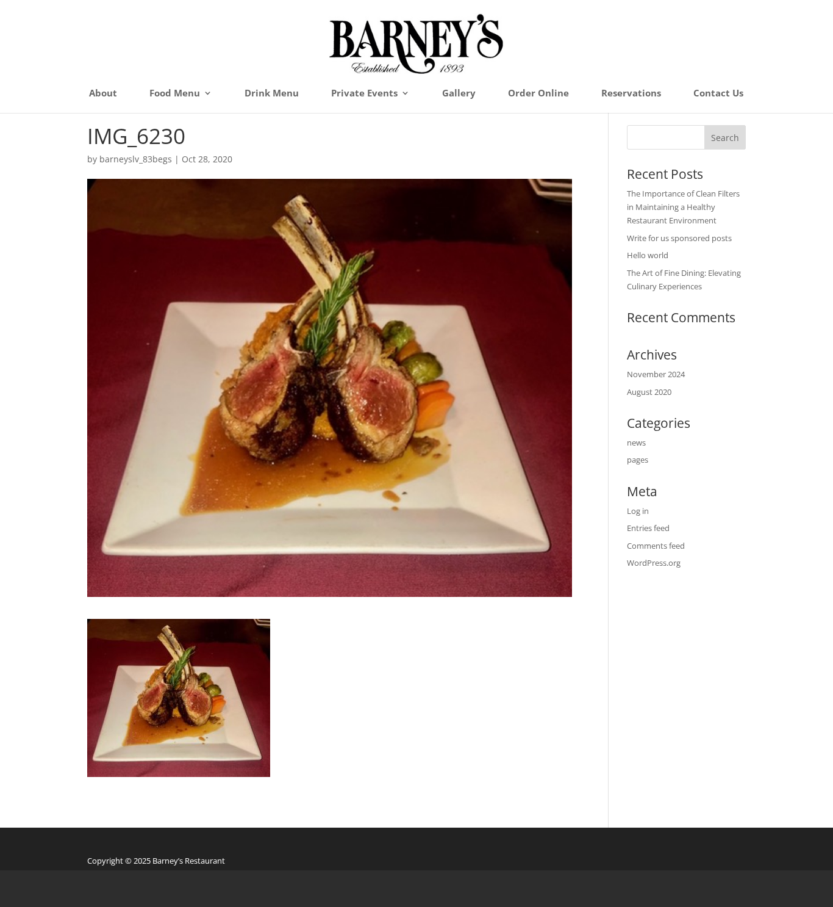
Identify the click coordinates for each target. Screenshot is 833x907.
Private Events (364, 94)
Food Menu (174, 94)
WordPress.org (654, 562)
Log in (638, 510)
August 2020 (649, 391)
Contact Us (718, 94)
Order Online (538, 94)
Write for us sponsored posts (679, 238)
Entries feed (648, 527)
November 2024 (656, 374)
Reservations (631, 94)
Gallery (459, 94)
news (636, 442)
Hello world (647, 255)
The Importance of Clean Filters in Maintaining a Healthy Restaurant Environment (683, 207)
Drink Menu (272, 94)
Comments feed (656, 545)
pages (637, 459)
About (103, 94)
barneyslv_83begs (135, 159)
